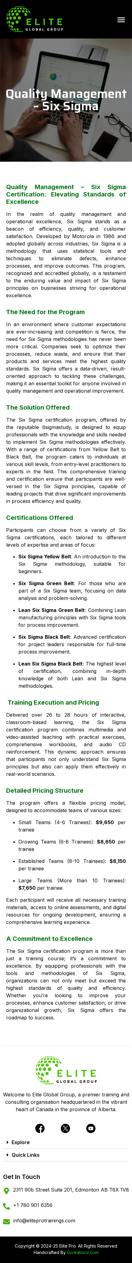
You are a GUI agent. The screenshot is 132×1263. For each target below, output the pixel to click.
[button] (66, 1142)
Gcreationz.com (83, 1252)
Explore (21, 1142)
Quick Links (26, 1155)
